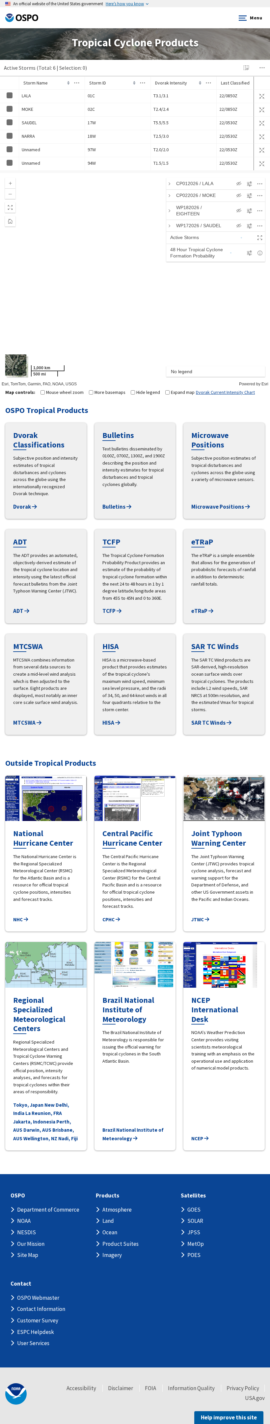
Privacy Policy (243, 1388)
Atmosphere (117, 1209)
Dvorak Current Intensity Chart (225, 392)
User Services (33, 1343)
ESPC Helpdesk (35, 1332)
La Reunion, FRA (43, 1113)
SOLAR (195, 1220)
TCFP (109, 611)
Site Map (27, 1255)
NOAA (24, 1220)
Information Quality (191, 1388)
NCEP (197, 1138)
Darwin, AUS (37, 1130)
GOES (194, 1209)
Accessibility (81, 1388)
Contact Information (41, 1309)
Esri (264, 384)
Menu (256, 18)
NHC (18, 919)
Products (107, 1196)
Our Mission (30, 1243)
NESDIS (26, 1232)
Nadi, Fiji (68, 1138)
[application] (135, 280)
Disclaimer (120, 1388)
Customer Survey (37, 1320)
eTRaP (199, 611)
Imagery (112, 1255)
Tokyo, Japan (28, 1105)
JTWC (198, 919)
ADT (18, 611)
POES (194, 1255)
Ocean (109, 1232)
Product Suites (120, 1243)
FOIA (150, 1388)
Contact (21, 1284)
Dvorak (22, 506)
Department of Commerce (48, 1209)
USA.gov (255, 1398)
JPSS (193, 1232)
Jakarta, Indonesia (34, 1122)
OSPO (18, 1196)
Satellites (193, 1196)
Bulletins (114, 506)
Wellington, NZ (40, 1138)
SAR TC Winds (209, 722)
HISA (108, 722)
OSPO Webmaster (38, 1297)
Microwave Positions (218, 506)
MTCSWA (25, 722)
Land (108, 1220)
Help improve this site (229, 1417)
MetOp (195, 1243)
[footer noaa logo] (16, 1394)
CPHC (109, 919)
